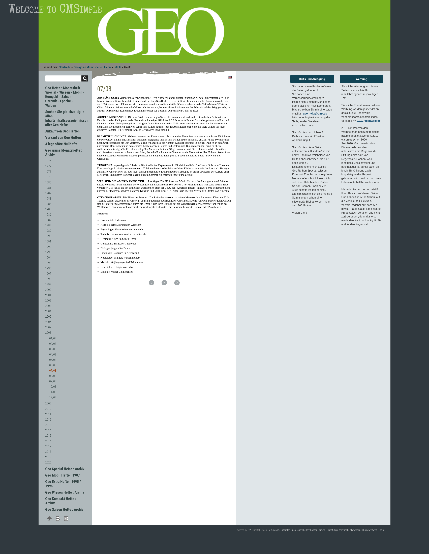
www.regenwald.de (369, 120)
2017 (48, 446)
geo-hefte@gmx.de (315, 113)
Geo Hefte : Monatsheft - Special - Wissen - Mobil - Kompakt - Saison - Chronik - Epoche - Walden (64, 96)
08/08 (52, 376)
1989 (48, 230)
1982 (48, 193)
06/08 (52, 365)
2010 (48, 408)
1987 (48, 220)
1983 (48, 198)
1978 (48, 171)
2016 (48, 441)
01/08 (52, 338)
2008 (118, 67)
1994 (48, 257)
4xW (249, 530)
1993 (48, 252)
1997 (48, 273)
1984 (48, 204)
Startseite (64, 67)
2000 (48, 289)
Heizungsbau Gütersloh (279, 530)
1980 (48, 182)
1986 (48, 214)
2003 (48, 306)
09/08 (52, 381)
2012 (48, 419)
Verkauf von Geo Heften (63, 137)
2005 (48, 316)
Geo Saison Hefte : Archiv (64, 509)
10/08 (52, 386)
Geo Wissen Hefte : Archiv (64, 492)
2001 (48, 295)
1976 (48, 161)
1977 (48, 166)
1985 (48, 209)
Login (381, 530)
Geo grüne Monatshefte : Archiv (92, 67)
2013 (48, 425)
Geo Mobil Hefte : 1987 (62, 475)
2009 (48, 403)
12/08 (52, 397)
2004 (48, 311)
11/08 (52, 392)
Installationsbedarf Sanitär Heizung (308, 530)
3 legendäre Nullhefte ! (62, 144)
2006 (48, 322)
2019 (48, 457)
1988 (48, 225)
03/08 (52, 349)
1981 (48, 187)
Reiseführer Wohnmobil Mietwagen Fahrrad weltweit (352, 530)
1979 (48, 177)
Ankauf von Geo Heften (62, 131)
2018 (48, 451)
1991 (48, 241)
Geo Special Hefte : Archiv (64, 469)
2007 (48, 327)
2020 (48, 462)
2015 (48, 435)
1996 (48, 268)
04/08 (52, 354)
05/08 (52, 360)
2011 (48, 414)
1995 (48, 263)
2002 (48, 300)
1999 (48, 284)
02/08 (52, 343)
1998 (48, 279)
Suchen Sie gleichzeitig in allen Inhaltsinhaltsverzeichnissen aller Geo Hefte (66, 118)
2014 (48, 430)
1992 (48, 246)
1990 (48, 236)
